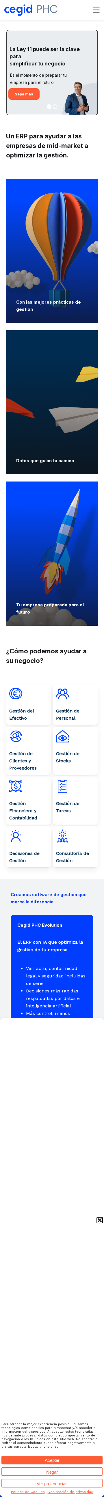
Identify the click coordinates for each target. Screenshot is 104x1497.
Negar (52, 1472)
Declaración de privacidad (70, 1492)
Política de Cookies (28, 1492)
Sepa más (24, 94)
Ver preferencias (52, 1483)
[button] (100, 1220)
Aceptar (52, 1460)
